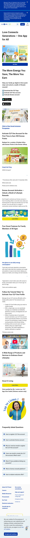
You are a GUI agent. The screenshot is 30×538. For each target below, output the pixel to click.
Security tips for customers (6, 507)
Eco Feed (4, 500)
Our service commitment (18, 488)
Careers (4, 490)
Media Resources (6, 493)
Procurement (5, 497)
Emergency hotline (19, 499)
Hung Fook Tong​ (7, 167)
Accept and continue (11, 534)
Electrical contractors (7, 503)
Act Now (15, 64)
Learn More (15, 219)
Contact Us (17, 501)
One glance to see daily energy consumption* (11, 263)
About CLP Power (6, 487)
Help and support (19, 492)
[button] (27, 528)
